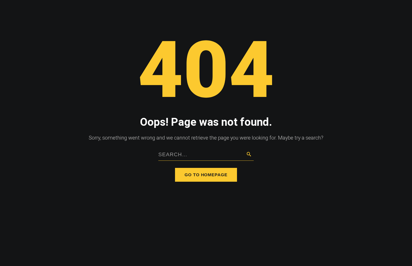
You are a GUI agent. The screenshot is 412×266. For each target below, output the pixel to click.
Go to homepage (206, 174)
